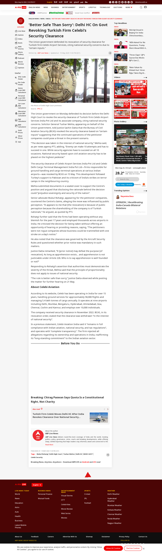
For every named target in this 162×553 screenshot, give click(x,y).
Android (85, 462)
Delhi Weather (113, 494)
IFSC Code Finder (22, 78)
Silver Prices (20, 137)
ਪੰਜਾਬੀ (66, 2)
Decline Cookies (133, 548)
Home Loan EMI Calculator (22, 90)
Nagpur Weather (114, 523)
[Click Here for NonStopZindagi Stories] (56, 13)
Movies (64, 518)
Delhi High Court (55, 454)
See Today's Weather (124, 184)
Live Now (21, 31)
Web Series (66, 513)
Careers (51, 536)
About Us (18, 536)
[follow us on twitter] (110, 2)
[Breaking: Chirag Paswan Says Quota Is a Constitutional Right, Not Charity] (130, 89)
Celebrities (65, 504)
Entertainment (68, 7)
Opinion (21, 68)
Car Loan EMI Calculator (22, 106)
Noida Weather (113, 518)
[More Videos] (145, 77)
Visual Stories (67, 495)
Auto (17, 512)
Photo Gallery (21, 53)
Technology (105, 7)
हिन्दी (55, 2)
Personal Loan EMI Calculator (22, 98)
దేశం (86, 2)
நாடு (81, 2)
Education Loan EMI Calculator (22, 113)
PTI (39, 109)
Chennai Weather (114, 514)
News (46, 7)
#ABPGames (42, 13)
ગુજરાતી (76, 2)
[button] (20, 22)
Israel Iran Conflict (82, 13)
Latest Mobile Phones (20, 526)
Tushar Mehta (68, 454)
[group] (70, 417)
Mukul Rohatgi (42, 454)
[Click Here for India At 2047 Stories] (32, 13)
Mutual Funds (43, 498)
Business (55, 7)
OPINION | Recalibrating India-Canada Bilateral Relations (129, 205)
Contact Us (143, 536)
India (48, 19)
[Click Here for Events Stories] (96, 13)
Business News (44, 491)
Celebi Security (37, 457)
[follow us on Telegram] (128, 2)
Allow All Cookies (113, 548)
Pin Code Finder (21, 83)
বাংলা (71, 2)
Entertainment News (68, 491)
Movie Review (21, 63)
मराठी (60, 2)
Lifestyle (92, 7)
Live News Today (22, 491)
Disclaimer (106, 536)
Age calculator (22, 120)
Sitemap (89, 536)
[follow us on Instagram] (122, 2)
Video (20, 39)
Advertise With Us (70, 536)
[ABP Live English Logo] (20, 7)
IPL (85, 498)
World (17, 494)
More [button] (128, 7)
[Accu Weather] (144, 184)
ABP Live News (43, 53)
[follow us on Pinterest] (125, 2)
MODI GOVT (88, 454)
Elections (118, 7)
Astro (17, 507)
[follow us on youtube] (119, 2)
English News (34, 7)
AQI (19, 142)
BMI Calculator (22, 126)
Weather (111, 491)
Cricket (87, 494)
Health (17, 516)
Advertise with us (141, 2)
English (49, 2)
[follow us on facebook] (113, 2)
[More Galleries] (145, 121)
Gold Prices (20, 131)
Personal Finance (45, 494)
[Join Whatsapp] (131, 2)
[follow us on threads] (116, 2)
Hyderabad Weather (111, 499)
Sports (82, 7)
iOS (94, 462)
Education (19, 503)
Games (20, 35)
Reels (20, 43)
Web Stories (21, 48)
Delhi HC (79, 454)
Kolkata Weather (114, 510)
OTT (63, 500)
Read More (49, 445)
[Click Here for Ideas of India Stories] (69, 13)
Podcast (21, 58)
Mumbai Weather (114, 505)
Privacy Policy (124, 536)
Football (87, 503)
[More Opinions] (145, 191)
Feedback (34, 536)
